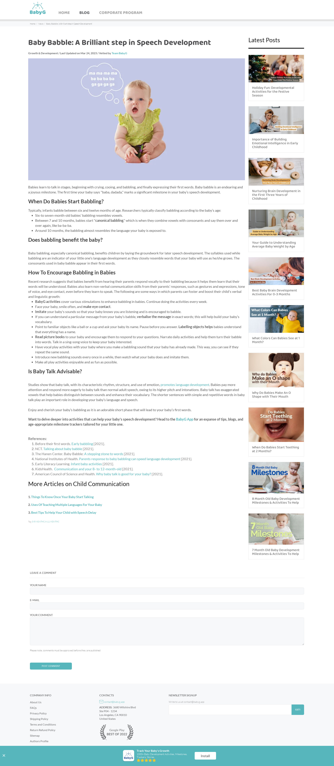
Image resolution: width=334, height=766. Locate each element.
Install (205, 756)
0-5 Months (38, 521)
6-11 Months (52, 521)
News (40, 23)
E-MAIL (34, 600)
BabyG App (184, 419)
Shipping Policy (39, 718)
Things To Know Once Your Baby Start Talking (62, 497)
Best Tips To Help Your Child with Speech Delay (63, 512)
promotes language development (185, 384)
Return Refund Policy (42, 730)
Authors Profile (39, 741)
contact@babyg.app (114, 701)
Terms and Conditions (43, 724)
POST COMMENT (51, 666)
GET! (297, 710)
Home (32, 23)
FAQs (33, 707)
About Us (35, 702)
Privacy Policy (38, 713)
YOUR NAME (38, 585)
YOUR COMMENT (41, 615)
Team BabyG (119, 53)
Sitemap (35, 735)
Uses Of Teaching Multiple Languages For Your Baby (66, 505)
